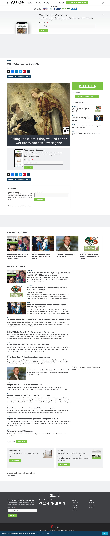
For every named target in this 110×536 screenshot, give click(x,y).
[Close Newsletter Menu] (103, 14)
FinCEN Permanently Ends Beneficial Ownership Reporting (31, 408)
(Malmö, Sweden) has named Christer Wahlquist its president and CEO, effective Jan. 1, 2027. (48, 373)
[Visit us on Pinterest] (52, 503)
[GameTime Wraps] (35, 9)
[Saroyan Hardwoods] (39, 9)
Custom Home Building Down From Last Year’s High (28, 395)
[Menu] (7, 3)
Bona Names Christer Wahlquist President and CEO (65, 255)
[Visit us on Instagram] (44, 503)
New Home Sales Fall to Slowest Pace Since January (28, 357)
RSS (66, 530)
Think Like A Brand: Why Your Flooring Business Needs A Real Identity (81, 109)
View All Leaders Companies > (87, 96)
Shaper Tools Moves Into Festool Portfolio (24, 385)
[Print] (8, 71)
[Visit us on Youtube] (60, 503)
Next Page (21, 441)
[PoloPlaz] (66, 8)
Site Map (71, 530)
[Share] (12, 71)
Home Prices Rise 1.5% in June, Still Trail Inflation (28, 345)
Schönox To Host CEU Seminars (20, 431)
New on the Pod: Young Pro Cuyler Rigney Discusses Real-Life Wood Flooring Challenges (17, 256)
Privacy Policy (60, 530)
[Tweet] (20, 71)
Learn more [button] (50, 533)
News (9, 60)
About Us (38, 530)
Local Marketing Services (77, 3)
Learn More (15, 460)
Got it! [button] (105, 533)
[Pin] (24, 71)
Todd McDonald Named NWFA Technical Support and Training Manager (81, 118)
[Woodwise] (45, 9)
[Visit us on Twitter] (64, 503)
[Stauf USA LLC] (74, 9)
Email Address (43, 22)
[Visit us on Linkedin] (56, 503)
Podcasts (10, 253)
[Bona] (57, 9)
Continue (40, 199)
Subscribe (52, 530)
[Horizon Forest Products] (50, 9)
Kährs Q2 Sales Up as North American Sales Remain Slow (87, 134)
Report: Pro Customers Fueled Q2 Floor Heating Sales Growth (32, 419)
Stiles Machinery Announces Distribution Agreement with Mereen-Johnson (87, 126)
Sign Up (43, 30)
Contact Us (45, 530)
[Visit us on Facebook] (40, 503)
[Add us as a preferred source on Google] (28, 71)
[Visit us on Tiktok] (48, 503)
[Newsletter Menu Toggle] (103, 3)
